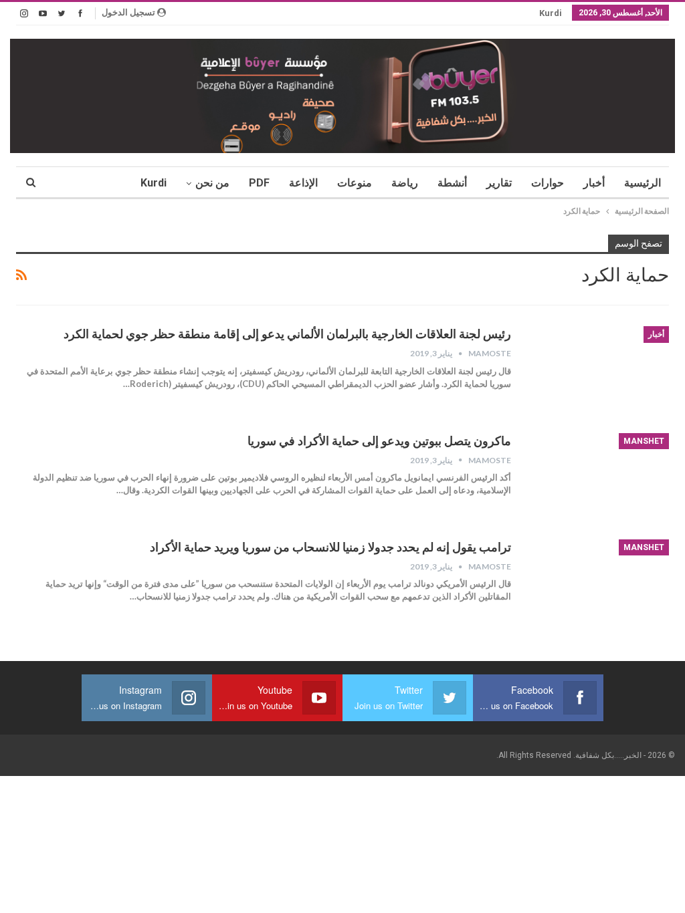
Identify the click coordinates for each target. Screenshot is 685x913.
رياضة (404, 182)
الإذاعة (303, 182)
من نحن (212, 182)
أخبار (594, 182)
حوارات (547, 182)
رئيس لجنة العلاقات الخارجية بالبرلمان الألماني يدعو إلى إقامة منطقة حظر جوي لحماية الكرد (287, 334)
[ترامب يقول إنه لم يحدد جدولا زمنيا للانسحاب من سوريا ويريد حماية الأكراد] (598, 584)
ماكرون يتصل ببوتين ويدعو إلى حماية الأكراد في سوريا (379, 441)
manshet (643, 441)
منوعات (354, 182)
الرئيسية (642, 182)
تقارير (499, 182)
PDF (259, 182)
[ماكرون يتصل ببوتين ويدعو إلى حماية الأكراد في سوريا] (598, 478)
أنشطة (452, 182)
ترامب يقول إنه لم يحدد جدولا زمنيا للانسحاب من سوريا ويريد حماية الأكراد (330, 547)
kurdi (550, 13)
